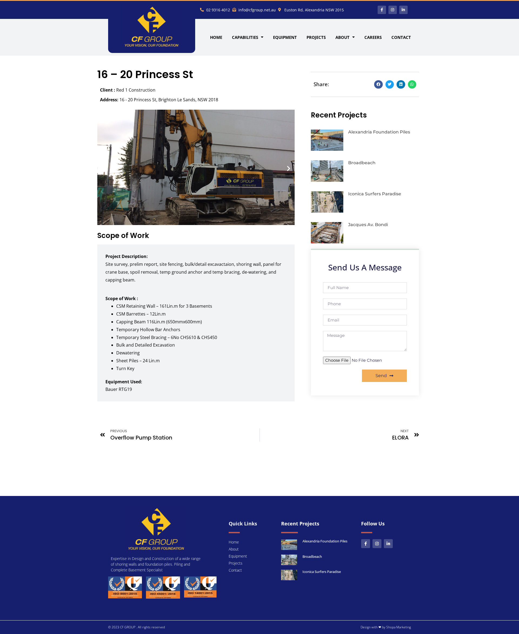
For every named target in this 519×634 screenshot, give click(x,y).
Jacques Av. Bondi (368, 224)
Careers (373, 37)
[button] (103, 168)
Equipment (285, 37)
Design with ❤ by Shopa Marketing (386, 627)
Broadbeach (361, 162)
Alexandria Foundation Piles (379, 132)
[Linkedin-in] (403, 10)
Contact (401, 37)
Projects (316, 37)
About (342, 37)
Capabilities (245, 37)
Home (216, 37)
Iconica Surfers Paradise (374, 193)
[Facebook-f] (382, 10)
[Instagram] (392, 10)
